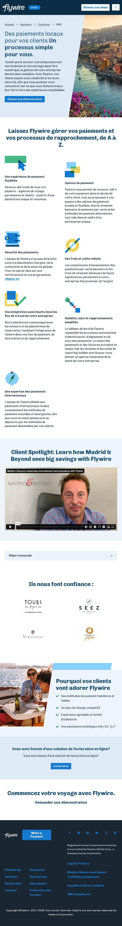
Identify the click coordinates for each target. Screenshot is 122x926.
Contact (11, 890)
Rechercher (13, 883)
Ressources (38, 876)
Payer (34, 7)
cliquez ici (12, 279)
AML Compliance (79, 894)
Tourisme (44, 24)
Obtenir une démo (95, 7)
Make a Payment (36, 834)
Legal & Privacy (78, 863)
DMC (59, 24)
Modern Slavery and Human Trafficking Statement (87, 875)
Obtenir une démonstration (24, 99)
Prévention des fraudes (40, 893)
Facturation (61, 766)
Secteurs (26, 24)
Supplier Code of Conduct (85, 885)
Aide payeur (38, 883)
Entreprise (37, 870)
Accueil (9, 24)
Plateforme (13, 870)
